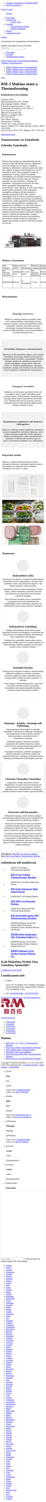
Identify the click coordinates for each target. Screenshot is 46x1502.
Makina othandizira (18, 29)
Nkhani (9, 31)
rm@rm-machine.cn (13, 5)
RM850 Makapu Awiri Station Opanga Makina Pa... (23, 954)
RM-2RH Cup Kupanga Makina (25, 854)
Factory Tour (16, 22)
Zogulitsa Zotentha (30, 1065)
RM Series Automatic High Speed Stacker (24, 890)
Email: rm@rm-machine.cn (11, 997)
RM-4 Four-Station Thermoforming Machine (23, 856)
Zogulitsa (9, 24)
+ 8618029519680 (22, 3)
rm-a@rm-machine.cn (31, 997)
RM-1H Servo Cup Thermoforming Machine (23, 1059)
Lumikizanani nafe (13, 33)
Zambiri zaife (11, 20)
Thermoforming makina (20, 26)
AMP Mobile (14, 1067)
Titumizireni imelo (8, 134)
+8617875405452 (32, 993)
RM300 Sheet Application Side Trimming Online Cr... (24, 935)
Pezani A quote (7, 9)
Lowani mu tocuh (8, 1018)
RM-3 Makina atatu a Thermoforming (20, 1050)
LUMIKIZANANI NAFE (11, 970)
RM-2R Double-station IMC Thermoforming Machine (25, 917)
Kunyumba (10, 18)
